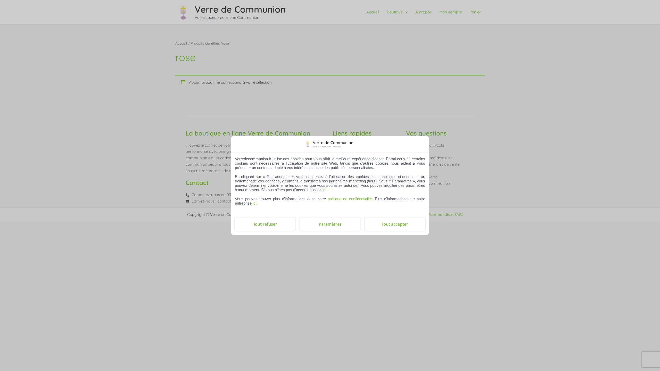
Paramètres (330, 224)
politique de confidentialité (350, 199)
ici (324, 190)
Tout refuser (265, 224)
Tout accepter (395, 224)
